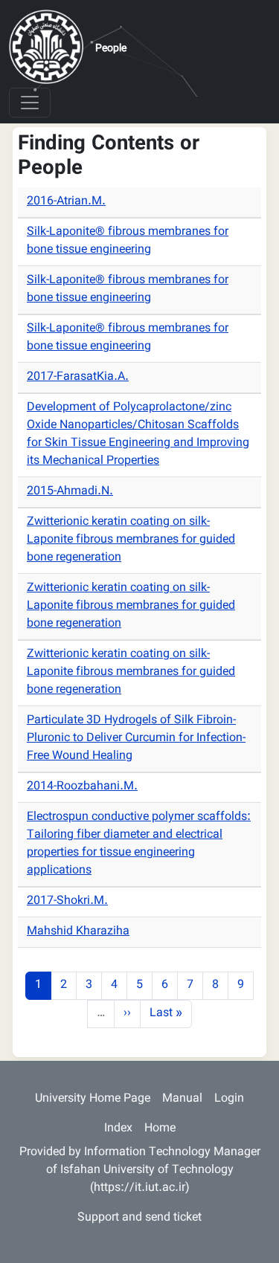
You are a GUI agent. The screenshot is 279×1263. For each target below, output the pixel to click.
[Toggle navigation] (30, 102)
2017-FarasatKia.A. (78, 377)
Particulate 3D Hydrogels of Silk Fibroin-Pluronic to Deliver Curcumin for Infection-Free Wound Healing (136, 738)
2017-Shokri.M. (67, 901)
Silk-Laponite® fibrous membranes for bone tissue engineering (127, 241)
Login (229, 1099)
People (110, 49)
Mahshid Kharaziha (78, 932)
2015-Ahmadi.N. (70, 491)
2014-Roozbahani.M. (82, 787)
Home (160, 1129)
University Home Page (92, 1099)
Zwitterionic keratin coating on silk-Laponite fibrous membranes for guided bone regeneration (131, 540)
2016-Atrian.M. (66, 202)
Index (118, 1129)
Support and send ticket (139, 1218)
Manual (182, 1099)
